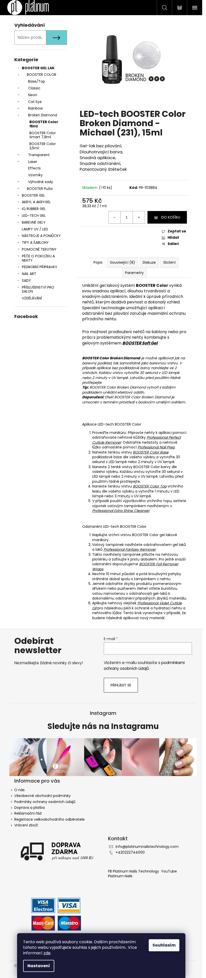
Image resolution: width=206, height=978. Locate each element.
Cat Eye (35, 101)
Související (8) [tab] (122, 262)
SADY (26, 280)
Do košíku (170, 217)
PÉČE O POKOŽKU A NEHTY (38, 258)
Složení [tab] (169, 262)
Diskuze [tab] (149, 262)
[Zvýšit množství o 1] (139, 217)
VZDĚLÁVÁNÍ (32, 298)
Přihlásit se (121, 685)
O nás (19, 789)
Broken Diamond (42, 115)
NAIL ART (29, 273)
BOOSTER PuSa (40, 188)
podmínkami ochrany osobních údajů (144, 665)
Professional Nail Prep (156, 447)
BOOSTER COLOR (41, 74)
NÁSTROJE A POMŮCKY (41, 235)
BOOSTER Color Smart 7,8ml (42, 135)
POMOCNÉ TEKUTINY (39, 249)
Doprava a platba (29, 807)
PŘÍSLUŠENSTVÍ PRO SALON (38, 289)
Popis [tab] (97, 262)
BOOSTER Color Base (151, 452)
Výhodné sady (40, 181)
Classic (34, 88)
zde (46, 953)
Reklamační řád (27, 813)
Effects (34, 168)
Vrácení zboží (26, 825)
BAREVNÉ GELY (33, 222)
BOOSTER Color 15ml (43, 124)
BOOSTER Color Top (150, 486)
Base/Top (36, 81)
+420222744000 (130, 852)
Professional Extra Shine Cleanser (120, 510)
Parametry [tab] (134, 272)
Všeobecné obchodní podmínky (42, 795)
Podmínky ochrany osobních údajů (44, 801)
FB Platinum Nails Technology (134, 871)
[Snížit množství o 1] (115, 217)
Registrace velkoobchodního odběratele (49, 819)
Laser (32, 161)
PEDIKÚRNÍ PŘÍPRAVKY (39, 266)
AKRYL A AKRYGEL (36, 201)
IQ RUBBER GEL (34, 208)
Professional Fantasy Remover (130, 549)
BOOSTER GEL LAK (38, 68)
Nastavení (38, 966)
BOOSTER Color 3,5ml (42, 146)
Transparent (39, 154)
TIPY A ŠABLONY (35, 242)
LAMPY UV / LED (35, 229)
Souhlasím (164, 945)
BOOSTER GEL (33, 195)
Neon (32, 94)
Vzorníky (35, 175)
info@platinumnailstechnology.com (147, 846)
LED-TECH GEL (34, 215)
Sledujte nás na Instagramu (103, 726)
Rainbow (35, 108)
